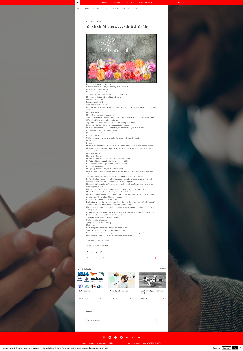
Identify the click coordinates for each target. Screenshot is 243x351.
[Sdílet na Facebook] (87, 252)
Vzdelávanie (126, 8)
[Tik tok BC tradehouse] (115, 337)
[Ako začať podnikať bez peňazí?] (121, 280)
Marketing (96, 8)
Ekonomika (115, 8)
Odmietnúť (226, 348)
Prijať (235, 348)
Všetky (79, 8)
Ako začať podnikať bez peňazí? (119, 291)
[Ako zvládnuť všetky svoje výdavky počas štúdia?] (152, 280)
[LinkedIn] (127, 337)
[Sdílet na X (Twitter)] (92, 252)
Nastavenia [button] (216, 348)
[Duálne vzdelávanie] (90, 280)
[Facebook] (133, 337)
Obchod (105, 8)
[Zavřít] (241, 347)
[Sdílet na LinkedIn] (96, 252)
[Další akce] (155, 21)
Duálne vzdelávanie (84, 291)
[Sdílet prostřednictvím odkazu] (101, 252)
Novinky (87, 8)
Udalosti (136, 8)
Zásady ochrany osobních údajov (99, 348)
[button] (164, 8)
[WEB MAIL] (138, 337)
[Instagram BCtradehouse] (104, 337)
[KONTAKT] (121, 337)
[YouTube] (109, 337)
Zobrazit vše (162, 268)
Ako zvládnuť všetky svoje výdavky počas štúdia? (152, 292)
